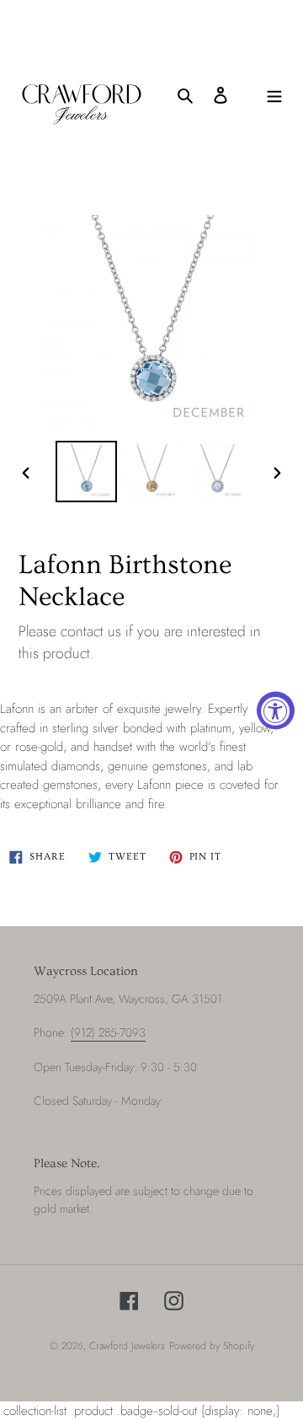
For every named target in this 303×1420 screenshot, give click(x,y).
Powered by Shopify (211, 1345)
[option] (86, 471)
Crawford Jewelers (127, 1345)
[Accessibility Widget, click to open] (276, 710)
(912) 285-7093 (108, 1032)
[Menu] (274, 95)
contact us (91, 631)
